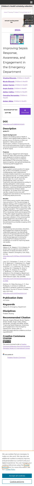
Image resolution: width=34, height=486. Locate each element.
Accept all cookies (17, 476)
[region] (17, 468)
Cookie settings (17, 482)
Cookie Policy (10, 469)
